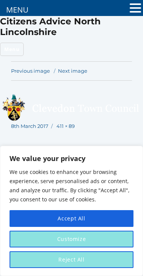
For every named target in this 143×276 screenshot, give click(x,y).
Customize (71, 238)
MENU (17, 10)
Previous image (30, 71)
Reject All (71, 259)
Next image (72, 71)
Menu (11, 49)
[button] (135, 9)
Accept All (71, 218)
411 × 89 (65, 126)
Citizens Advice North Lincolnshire (50, 26)
